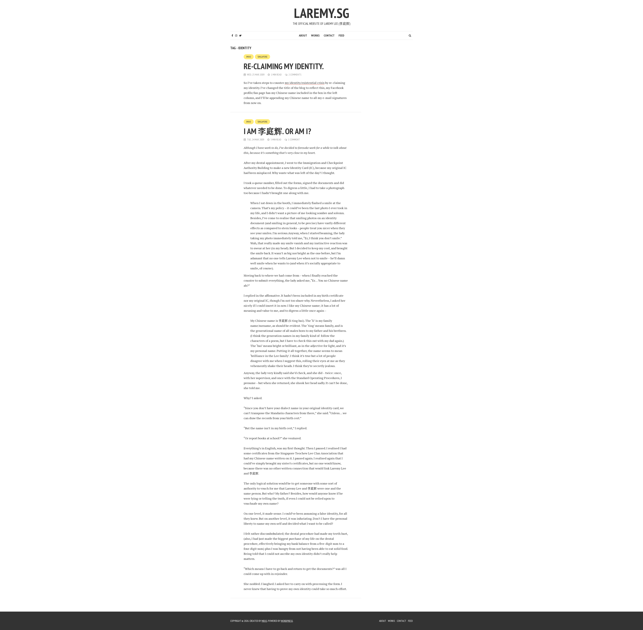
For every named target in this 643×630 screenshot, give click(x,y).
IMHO (248, 56)
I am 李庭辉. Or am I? (277, 131)
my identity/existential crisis (305, 83)
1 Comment (294, 139)
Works (315, 35)
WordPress (287, 620)
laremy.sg (321, 13)
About (303, 35)
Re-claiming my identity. (284, 66)
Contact (329, 35)
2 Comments (295, 74)
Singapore (262, 56)
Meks (264, 620)
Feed (341, 35)
